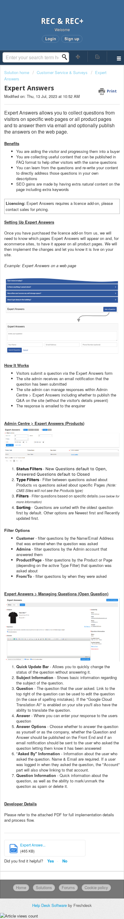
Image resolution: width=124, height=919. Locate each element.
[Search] (66, 57)
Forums (68, 887)
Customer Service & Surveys (62, 72)
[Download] (51, 467)
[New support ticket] (78, 56)
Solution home (17, 72)
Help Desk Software (50, 905)
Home (21, 887)
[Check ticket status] (97, 56)
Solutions (44, 887)
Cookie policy (96, 887)
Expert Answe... (32, 844)
